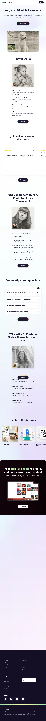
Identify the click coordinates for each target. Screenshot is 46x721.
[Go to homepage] (4, 2)
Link (33, 150)
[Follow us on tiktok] (23, 699)
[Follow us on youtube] (17, 699)
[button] (23, 291)
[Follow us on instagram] (5, 699)
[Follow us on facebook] (11, 699)
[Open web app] (23, 180)
